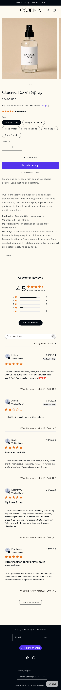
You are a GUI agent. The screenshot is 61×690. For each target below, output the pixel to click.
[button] (6, 10)
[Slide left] (24, 85)
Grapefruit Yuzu (33, 122)
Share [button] (8, 255)
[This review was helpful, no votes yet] (48, 389)
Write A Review (30, 322)
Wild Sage (49, 128)
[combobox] (45, 343)
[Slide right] (37, 85)
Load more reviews (30, 602)
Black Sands (30, 128)
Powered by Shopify (37, 685)
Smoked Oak (11, 122)
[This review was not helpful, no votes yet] (53, 389)
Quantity (6, 141)
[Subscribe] (45, 637)
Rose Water (11, 128)
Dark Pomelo (11, 135)
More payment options (30, 172)
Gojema (25, 685)
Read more (11, 526)
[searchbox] (28, 336)
